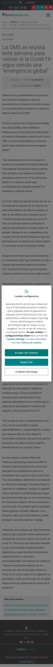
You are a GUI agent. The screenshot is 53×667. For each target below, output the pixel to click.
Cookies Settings (26, 371)
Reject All (26, 362)
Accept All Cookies (26, 352)
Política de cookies (31, 342)
